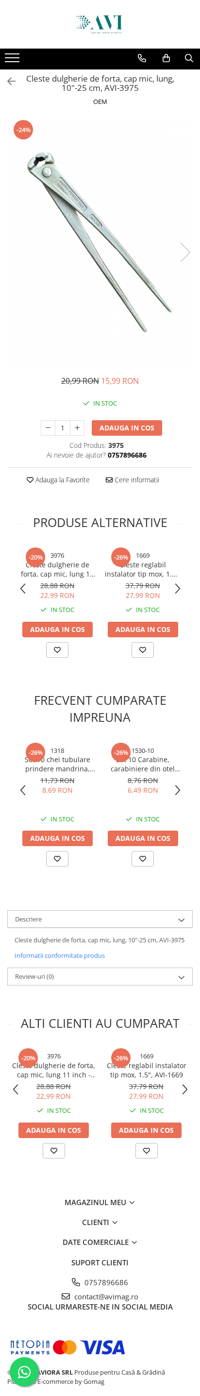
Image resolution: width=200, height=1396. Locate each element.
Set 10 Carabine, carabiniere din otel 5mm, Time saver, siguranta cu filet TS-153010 (142, 764)
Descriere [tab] (28, 919)
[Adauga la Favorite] (57, 650)
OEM (100, 101)
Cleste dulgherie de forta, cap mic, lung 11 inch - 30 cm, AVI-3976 (57, 569)
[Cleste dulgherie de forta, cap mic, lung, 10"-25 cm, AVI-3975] (100, 242)
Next (185, 252)
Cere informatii (136, 479)
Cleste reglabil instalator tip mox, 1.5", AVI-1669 (143, 569)
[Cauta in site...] (189, 58)
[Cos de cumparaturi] (166, 58)
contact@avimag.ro (105, 1296)
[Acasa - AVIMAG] (100, 24)
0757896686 (105, 1282)
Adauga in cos (127, 427)
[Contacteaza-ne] (142, 58)
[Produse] (13, 60)
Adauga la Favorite (61, 479)
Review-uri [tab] (34, 976)
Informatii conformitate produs (60, 955)
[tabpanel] (100, 242)
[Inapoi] (7, 81)
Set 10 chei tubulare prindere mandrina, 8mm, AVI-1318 (57, 764)
